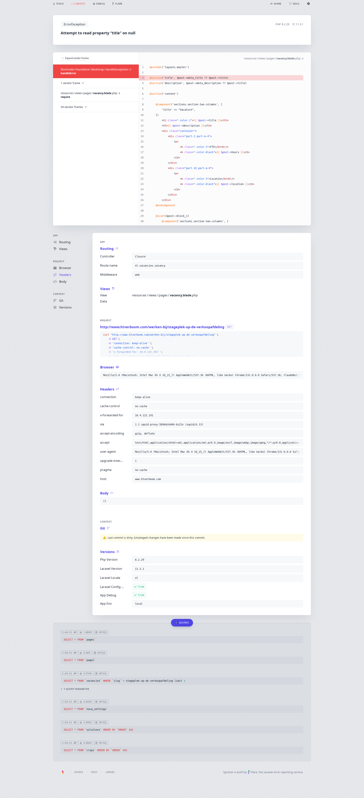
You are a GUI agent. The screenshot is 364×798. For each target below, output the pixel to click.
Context (59, 294)
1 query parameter (76, 689)
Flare (254, 772)
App (55, 235)
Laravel (110, 772)
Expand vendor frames (77, 58)
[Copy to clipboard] (299, 256)
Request (58, 261)
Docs (94, 772)
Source (78, 772)
